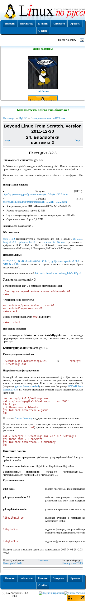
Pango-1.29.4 (9, 242)
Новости (10, 23)
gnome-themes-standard (27, 386)
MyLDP (23, 118)
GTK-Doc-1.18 (10, 264)
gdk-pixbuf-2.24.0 (28, 242)
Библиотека (26, 23)
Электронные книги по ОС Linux (48, 118)
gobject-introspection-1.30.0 (65, 261)
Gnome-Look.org (23, 418)
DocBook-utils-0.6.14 (29, 261)
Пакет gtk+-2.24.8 (12, 563)
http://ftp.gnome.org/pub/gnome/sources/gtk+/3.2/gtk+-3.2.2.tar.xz (35, 194)
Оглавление (43, 560)
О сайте (42, 30)
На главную (9, 118)
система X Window (54, 242)
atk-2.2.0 (77, 238)
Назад (7, 140)
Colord (45, 261)
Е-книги (43, 23)
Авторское (59, 23)
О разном (75, 23)
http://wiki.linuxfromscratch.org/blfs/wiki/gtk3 (58, 273)
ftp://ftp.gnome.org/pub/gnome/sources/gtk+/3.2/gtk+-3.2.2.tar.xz (35, 201)
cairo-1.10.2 (9, 238)
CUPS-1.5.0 (9, 261)
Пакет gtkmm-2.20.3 (72, 563)
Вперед (78, 140)
